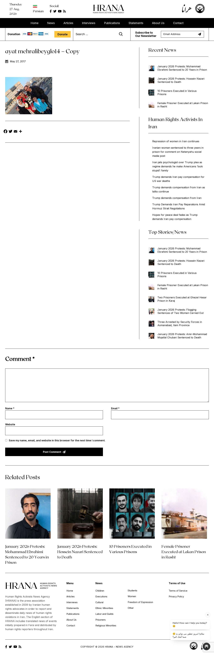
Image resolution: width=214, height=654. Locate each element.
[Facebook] (5, 132)
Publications (112, 23)
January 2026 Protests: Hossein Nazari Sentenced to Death (180, 80)
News (51, 23)
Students (132, 590)
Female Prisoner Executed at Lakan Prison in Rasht (182, 105)
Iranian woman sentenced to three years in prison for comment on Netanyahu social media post (178, 151)
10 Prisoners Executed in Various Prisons (177, 92)
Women (132, 596)
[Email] (15, 132)
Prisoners (100, 619)
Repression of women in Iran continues (175, 141)
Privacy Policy (176, 596)
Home (34, 23)
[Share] (20, 132)
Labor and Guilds (104, 613)
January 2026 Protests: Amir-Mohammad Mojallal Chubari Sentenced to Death (182, 336)
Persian (38, 11)
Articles (68, 23)
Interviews (88, 23)
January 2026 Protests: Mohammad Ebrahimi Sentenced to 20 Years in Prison (182, 68)
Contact (178, 23)
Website (10, 424)
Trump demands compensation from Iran (176, 197)
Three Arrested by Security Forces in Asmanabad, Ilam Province (179, 323)
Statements (136, 23)
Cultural (99, 602)
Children (99, 590)
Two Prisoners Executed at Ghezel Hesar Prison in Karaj (182, 299)
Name (9, 408)
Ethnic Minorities (104, 608)
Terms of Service (178, 590)
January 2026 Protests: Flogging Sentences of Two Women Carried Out (180, 311)
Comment (20, 358)
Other (131, 607)
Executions (101, 596)
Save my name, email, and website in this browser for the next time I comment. (57, 440)
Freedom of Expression (140, 602)
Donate (62, 34)
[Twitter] (10, 132)
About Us (158, 23)
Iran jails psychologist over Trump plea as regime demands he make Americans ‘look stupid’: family (177, 166)
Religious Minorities (105, 625)
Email (115, 408)
